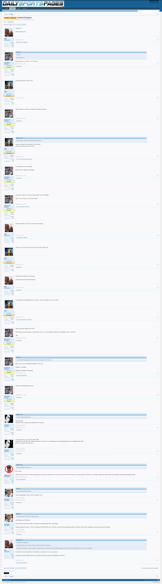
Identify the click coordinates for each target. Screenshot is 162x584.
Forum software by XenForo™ (14, 582)
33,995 (12, 455)
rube (17, 159)
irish (23, 42)
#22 (157, 63)
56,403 (12, 99)
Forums (18, 8)
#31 (157, 317)
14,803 (12, 504)
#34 (157, 394)
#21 (157, 39)
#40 (157, 560)
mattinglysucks (11, 21)
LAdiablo (20, 319)
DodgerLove (7, 475)
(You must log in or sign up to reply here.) (149, 568)
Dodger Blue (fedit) (7, 580)
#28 (157, 235)
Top (156, 580)
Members (25, 8)
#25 (157, 156)
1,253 (12, 434)
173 (13, 483)
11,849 (12, 43)
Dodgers (12, 8)
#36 (157, 450)
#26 (157, 175)
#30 (157, 287)
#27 (157, 204)
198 (13, 46)
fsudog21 (20, 159)
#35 (157, 427)
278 (13, 103)
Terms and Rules (156, 582)
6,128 (12, 480)
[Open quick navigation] (157, 14)
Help (150, 580)
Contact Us (146, 580)
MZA (5, 38)
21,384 (12, 71)
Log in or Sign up (154, 1)
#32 (157, 337)
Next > (24, 24)
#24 (157, 118)
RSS (158, 580)
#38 (157, 500)
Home (6, 8)
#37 (157, 477)
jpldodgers (26, 19)
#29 (157, 264)
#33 (157, 373)
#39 (157, 531)
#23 (157, 97)
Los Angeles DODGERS (15, 19)
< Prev (10, 24)
